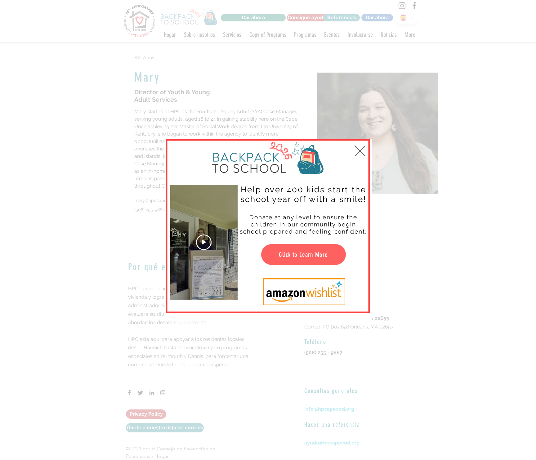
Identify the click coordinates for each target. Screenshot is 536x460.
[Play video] (204, 242)
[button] (360, 150)
